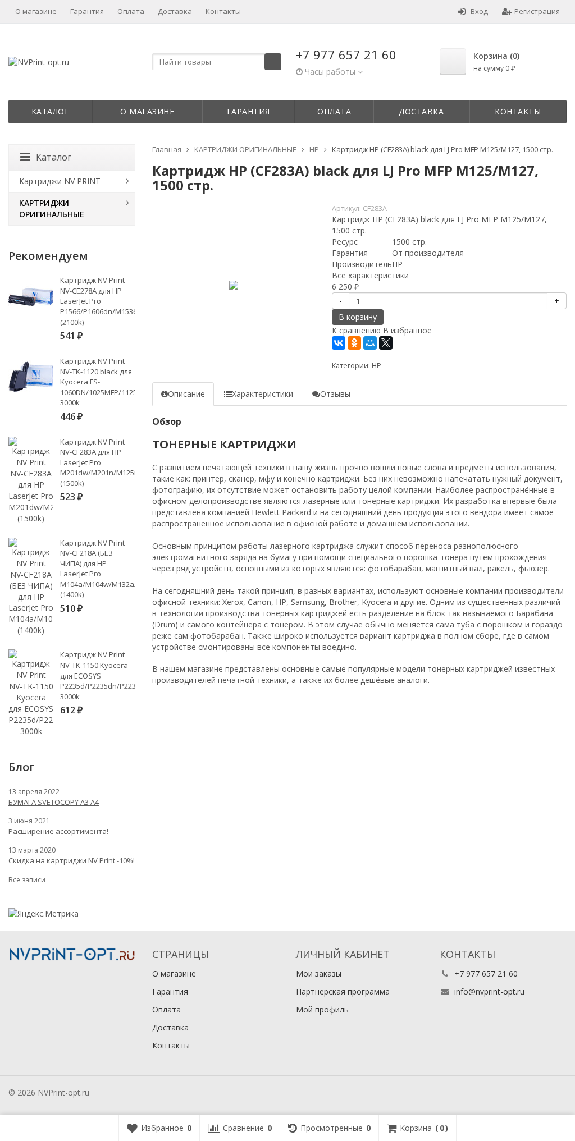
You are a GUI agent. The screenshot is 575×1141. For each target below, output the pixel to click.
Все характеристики (370, 275)
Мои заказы (318, 973)
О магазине (36, 11)
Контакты (223, 11)
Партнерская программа (343, 991)
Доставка (175, 11)
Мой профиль (322, 1009)
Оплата (130, 11)
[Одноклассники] (354, 343)
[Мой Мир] (370, 343)
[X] (386, 343)
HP (376, 365)
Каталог (50, 111)
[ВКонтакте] (338, 343)
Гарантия (87, 11)
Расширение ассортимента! (58, 831)
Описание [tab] (186, 393)
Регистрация (537, 11)
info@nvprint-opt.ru (489, 991)
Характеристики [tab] (262, 393)
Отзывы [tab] (335, 393)
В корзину (358, 316)
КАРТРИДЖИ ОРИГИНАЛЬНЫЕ (51, 208)
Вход (479, 11)
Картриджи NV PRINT (60, 181)
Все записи (26, 880)
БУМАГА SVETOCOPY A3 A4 (53, 802)
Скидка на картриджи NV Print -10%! (71, 860)
